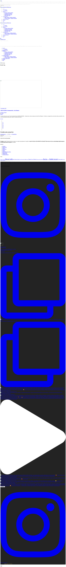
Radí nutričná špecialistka (6, 151)
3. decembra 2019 (3, 108)
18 (2, 125)
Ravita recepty (4, 152)
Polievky (35, 159)
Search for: (2, 135)
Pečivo (32, 159)
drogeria (4, 159)
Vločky (64, 159)
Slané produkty (60, 159)
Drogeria (3, 146)
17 (2, 124)
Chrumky (1, 159)
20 (2, 127)
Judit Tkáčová (15, 159)
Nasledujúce (15, 134)
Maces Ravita (22, 159)
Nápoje (3, 148)
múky (27, 159)
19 (2, 126)
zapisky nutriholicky (2, 160)
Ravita (1, 114)
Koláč (18, 159)
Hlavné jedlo (4, 147)
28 (11, 134)
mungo (26, 159)
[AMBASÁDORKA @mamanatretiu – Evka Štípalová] (21, 107)
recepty (48, 159)
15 (2, 122)
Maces (20, 159)
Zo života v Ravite (3, 112)
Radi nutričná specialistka (40, 159)
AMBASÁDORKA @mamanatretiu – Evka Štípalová (9, 110)
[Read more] (1, 118)
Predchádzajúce (3, 134)
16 (2, 123)
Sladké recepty (4, 153)
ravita (2, 113)
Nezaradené (4, 149)
